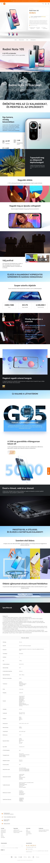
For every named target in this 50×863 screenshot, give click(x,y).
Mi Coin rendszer (29, 833)
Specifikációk (7, 608)
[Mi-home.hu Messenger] (2, 850)
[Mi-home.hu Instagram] (4, 850)
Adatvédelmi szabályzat (42, 831)
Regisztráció (28, 831)
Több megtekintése (34, 17)
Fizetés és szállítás (16, 832)
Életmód (2, 836)
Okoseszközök (3, 832)
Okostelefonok (3, 831)
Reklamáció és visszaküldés (18, 831)
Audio (2, 833)
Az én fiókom (28, 832)
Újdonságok (3, 837)
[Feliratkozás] (22, 846)
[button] (1, 3)
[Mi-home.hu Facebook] (1, 850)
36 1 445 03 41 (32, 845)
